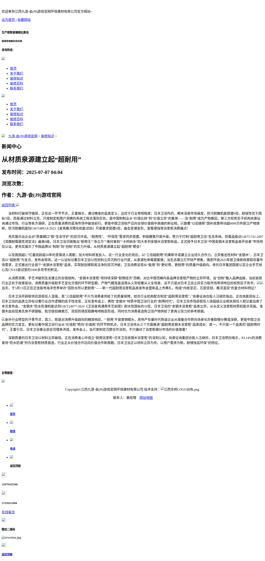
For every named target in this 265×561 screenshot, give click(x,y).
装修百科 (16, 83)
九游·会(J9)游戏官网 (22, 136)
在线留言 (8, 512)
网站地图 (146, 398)
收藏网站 (24, 20)
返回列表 (8, 205)
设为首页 (9, 20)
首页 (13, 68)
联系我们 (16, 88)
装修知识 (16, 78)
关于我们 (16, 73)
